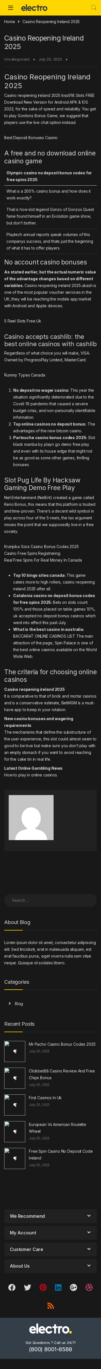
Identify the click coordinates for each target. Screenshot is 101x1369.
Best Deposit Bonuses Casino (31, 137)
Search (94, 8)
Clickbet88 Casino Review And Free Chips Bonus (62, 1074)
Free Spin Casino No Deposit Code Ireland (61, 1154)
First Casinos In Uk (45, 1097)
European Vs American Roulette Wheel (57, 1128)
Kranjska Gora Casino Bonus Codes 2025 (41, 546)
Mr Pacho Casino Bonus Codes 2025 (62, 1044)
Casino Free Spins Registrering (32, 553)
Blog (19, 1003)
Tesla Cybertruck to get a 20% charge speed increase (24, 883)
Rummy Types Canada (24, 375)
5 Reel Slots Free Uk (22, 321)
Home (9, 21)
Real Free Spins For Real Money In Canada (43, 560)
